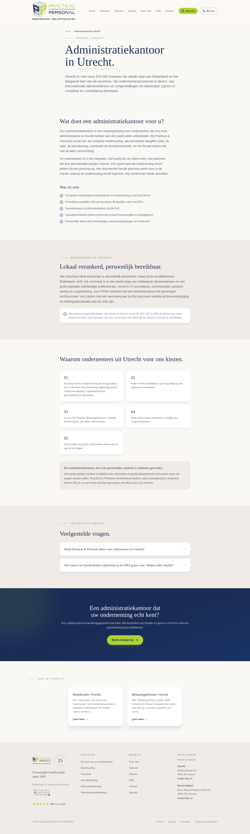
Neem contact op (123, 639)
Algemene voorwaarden (206, 822)
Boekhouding (88, 768)
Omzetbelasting (89, 780)
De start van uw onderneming (97, 761)
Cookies (172, 822)
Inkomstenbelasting (91, 786)
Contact (169, 11)
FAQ (158, 11)
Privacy (160, 822)
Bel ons (211, 11)
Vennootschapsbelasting (94, 792)
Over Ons (146, 11)
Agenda (133, 792)
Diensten (105, 11)
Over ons (134, 761)
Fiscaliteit (86, 774)
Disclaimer (185, 822)
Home (92, 11)
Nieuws (132, 11)
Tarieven (118, 11)
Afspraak (190, 11)
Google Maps (183, 778)
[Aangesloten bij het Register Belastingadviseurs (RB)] (42, 793)
